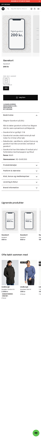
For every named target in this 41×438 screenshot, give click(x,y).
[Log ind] (31, 9)
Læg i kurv (22, 97)
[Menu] (38, 8)
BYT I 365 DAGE (6, 4)
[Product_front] (17, 34)
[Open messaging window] (36, 433)
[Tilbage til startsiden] (3, 8)
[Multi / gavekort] (6, 81)
